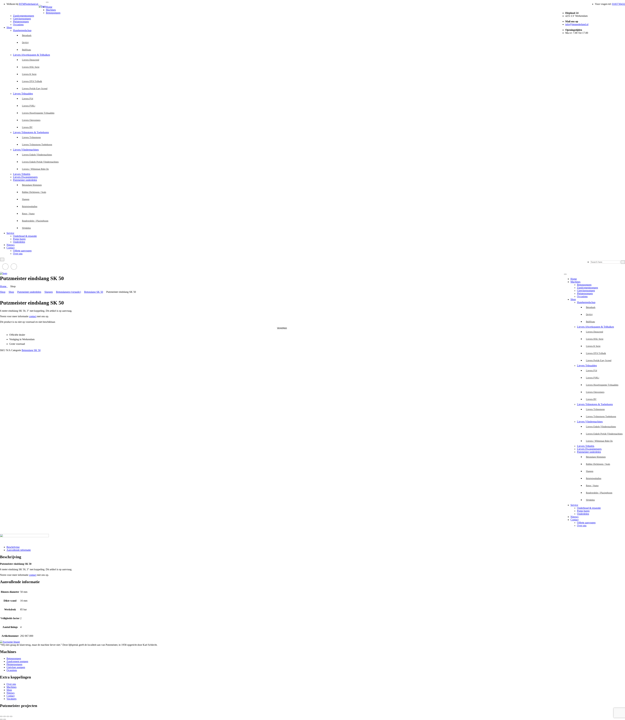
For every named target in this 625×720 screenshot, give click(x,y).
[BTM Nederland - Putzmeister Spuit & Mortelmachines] (42, 6)
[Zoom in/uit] (1, 716)
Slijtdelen (26, 228)
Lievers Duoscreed (30, 60)
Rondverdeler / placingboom (35, 221)
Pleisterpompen (21, 21)
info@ (576, 24)
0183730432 (618, 4)
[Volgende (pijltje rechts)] (4, 719)
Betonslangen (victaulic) (68, 292)
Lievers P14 (27, 98)
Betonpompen (53, 12)
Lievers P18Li (28, 106)
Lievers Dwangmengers (25, 177)
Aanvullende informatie (19, 550)
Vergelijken (282, 328)
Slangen (25, 199)
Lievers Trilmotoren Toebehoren (37, 144)
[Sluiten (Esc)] (11, 716)
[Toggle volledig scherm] (4, 716)
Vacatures (11, 698)
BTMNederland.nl (29, 4)
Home (49, 7)
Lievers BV (27, 127)
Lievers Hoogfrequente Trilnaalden (38, 113)
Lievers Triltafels (21, 174)
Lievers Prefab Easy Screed (34, 88)
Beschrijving (13, 547)
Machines (51, 9)
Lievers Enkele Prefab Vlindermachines (40, 162)
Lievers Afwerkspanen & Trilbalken (31, 54)
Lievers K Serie (29, 74)
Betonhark (26, 35)
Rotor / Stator (28, 213)
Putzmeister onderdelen (25, 180)
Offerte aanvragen (22, 250)
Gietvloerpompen (22, 18)
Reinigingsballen (29, 206)
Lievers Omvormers (31, 120)
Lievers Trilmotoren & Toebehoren (31, 132)
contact (32, 316)
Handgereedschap (22, 30)
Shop (9, 27)
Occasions (18, 24)
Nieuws (10, 244)
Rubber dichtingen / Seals (34, 192)
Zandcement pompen (17, 661)
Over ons (17, 253)
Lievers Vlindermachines (26, 149)
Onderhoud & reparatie (25, 236)
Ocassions (12, 670)
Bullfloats (26, 50)
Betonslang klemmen (32, 185)
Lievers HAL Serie (30, 67)
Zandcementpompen (23, 15)
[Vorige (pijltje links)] (1, 719)
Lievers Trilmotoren (31, 137)
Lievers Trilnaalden (23, 93)
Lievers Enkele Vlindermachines (37, 154)
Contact (10, 247)
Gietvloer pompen (16, 667)
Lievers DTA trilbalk (32, 81)
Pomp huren (19, 239)
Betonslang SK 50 (93, 292)
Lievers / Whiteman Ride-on (35, 169)
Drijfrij (25, 42)
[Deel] (8, 716)
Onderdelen (19, 241)
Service (10, 233)
